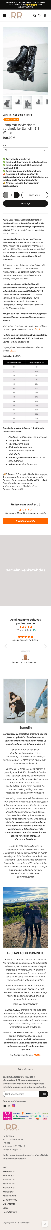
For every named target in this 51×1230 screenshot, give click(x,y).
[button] (6, 646)
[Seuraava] (44, 60)
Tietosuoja (8, 1175)
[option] (25, 61)
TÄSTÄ (37, 329)
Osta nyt (25, 203)
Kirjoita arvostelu (25, 521)
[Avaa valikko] (4, 15)
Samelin (7, 114)
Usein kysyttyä (10, 1199)
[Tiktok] (9, 1105)
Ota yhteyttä (9, 1203)
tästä (44, 480)
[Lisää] (16, 195)
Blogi (5, 1208)
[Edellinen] (6, 60)
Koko (5, 145)
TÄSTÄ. (12, 350)
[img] (25, 627)
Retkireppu (24, 1222)
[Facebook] (5, 1105)
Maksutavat (8, 1191)
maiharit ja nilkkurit (22, 114)
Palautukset (9, 1179)
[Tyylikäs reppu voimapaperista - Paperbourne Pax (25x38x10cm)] (25, 657)
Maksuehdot (9, 1171)
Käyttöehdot (9, 1187)
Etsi (5, 1167)
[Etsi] (35, 15)
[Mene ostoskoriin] (45, 15)
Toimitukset (9, 1183)
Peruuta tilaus (10, 1212)
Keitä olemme (9, 1195)
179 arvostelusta (24, 630)
